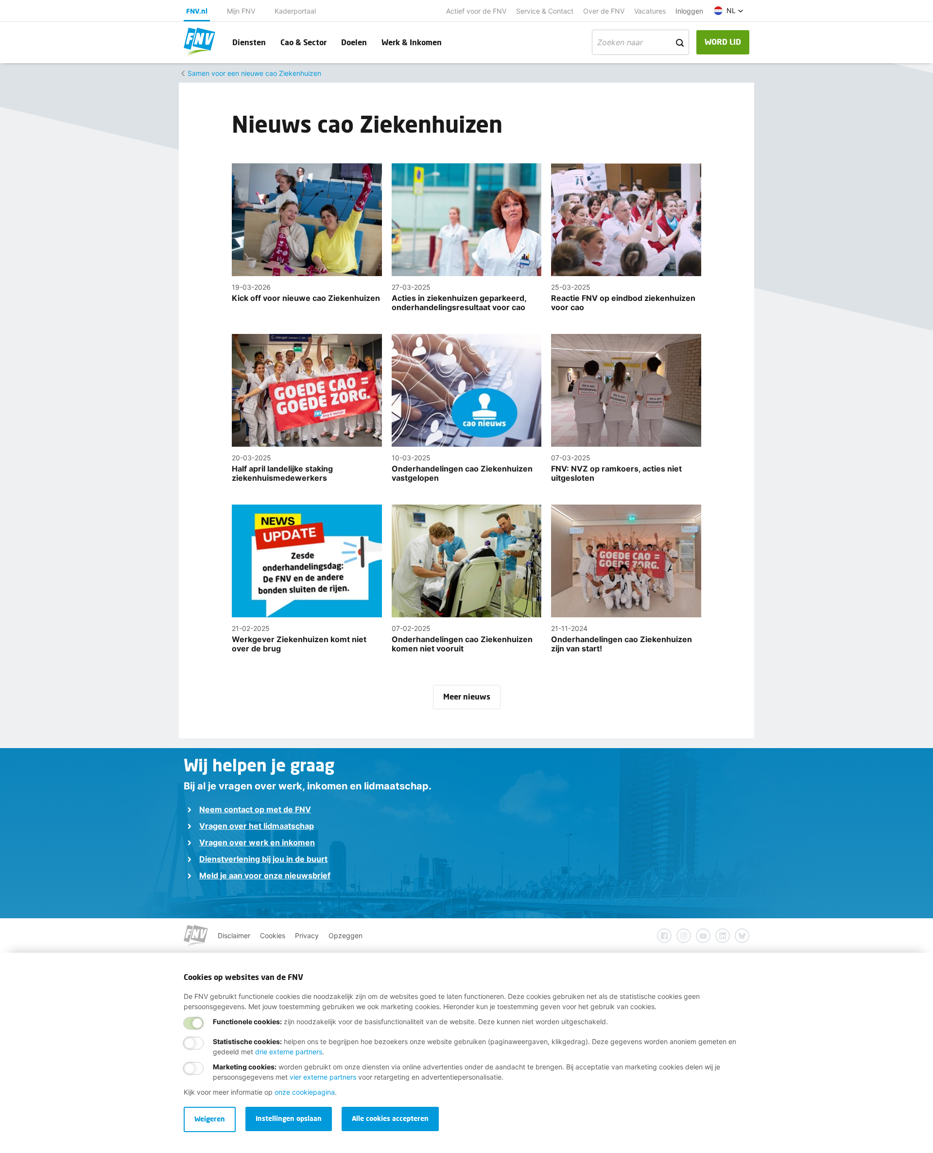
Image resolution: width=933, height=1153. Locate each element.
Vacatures (650, 11)
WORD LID (723, 41)
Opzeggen (345, 935)
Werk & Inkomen (411, 42)
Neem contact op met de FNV (255, 809)
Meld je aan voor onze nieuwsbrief (264, 875)
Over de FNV (603, 11)
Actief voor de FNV (476, 11)
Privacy (307, 935)
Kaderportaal (295, 11)
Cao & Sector (303, 42)
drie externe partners (288, 1052)
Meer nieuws (466, 696)
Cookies (272, 935)
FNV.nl (196, 11)
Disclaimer (234, 935)
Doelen (354, 42)
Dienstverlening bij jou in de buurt (263, 859)
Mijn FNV (241, 11)
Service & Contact (544, 11)
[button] (728, 10)
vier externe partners (323, 1077)
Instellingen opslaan (289, 1118)
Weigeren (209, 1119)
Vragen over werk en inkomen (257, 842)
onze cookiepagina (305, 1092)
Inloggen (689, 11)
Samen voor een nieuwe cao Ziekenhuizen (254, 73)
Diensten (249, 42)
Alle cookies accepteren (390, 1118)
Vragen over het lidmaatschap (256, 826)
